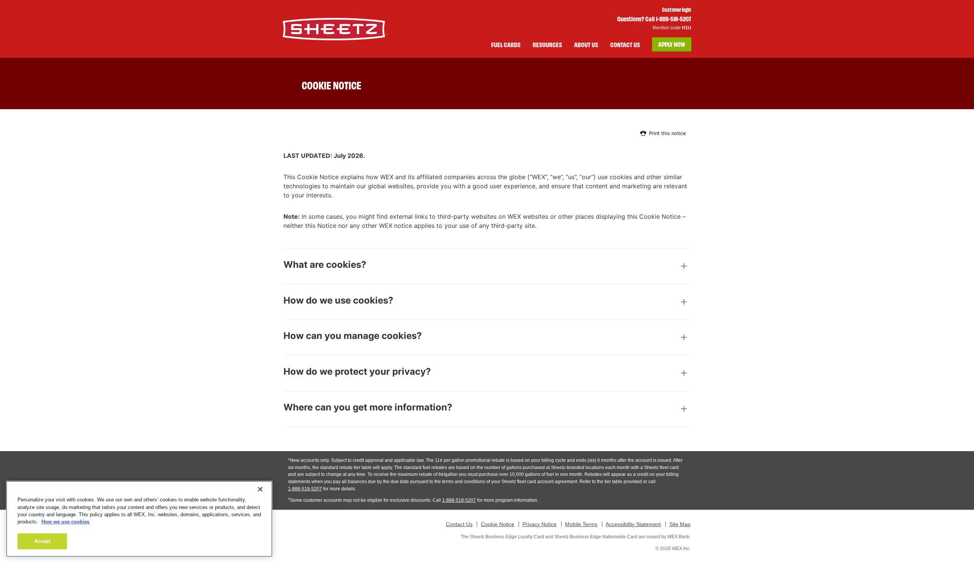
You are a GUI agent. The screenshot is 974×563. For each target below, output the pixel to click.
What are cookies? (324, 264)
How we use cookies (65, 522)
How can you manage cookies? (352, 336)
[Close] (260, 489)
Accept (42, 541)
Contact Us (625, 44)
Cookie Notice (497, 524)
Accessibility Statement (633, 524)
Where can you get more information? (367, 407)
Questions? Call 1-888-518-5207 (654, 18)
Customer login (676, 9)
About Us (586, 44)
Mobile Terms (581, 524)
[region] (139, 519)
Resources (547, 44)
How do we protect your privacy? (357, 371)
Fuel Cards (505, 44)
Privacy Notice (539, 524)
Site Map (680, 524)
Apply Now (671, 44)
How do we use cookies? (338, 300)
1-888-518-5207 (305, 488)
